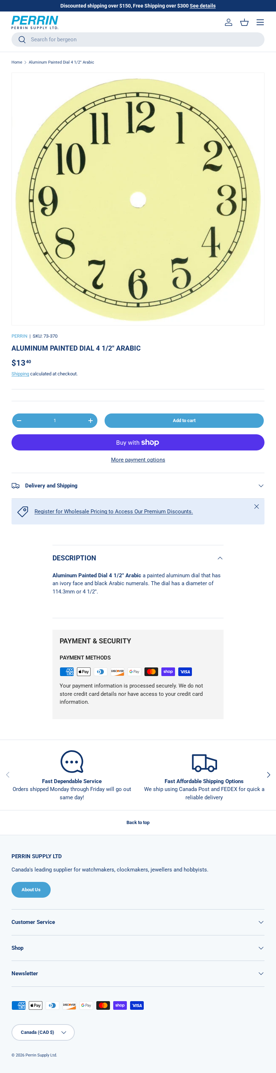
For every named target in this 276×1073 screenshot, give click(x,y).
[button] (244, 22)
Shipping (20, 373)
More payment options (138, 460)
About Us (31, 889)
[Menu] (260, 22)
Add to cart (184, 420)
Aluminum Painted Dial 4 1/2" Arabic (61, 62)
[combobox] (138, 39)
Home (17, 62)
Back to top (138, 822)
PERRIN (19, 336)
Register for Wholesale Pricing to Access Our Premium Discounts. (113, 511)
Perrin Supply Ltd (41, 1055)
